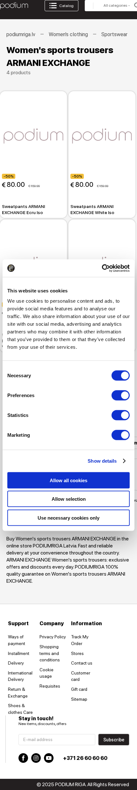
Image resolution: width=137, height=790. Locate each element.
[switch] (121, 395)
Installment (18, 653)
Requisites (50, 686)
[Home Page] (14, 5)
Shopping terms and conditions (50, 653)
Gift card (79, 689)
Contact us (81, 663)
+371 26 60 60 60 (85, 758)
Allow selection (69, 499)
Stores (77, 653)
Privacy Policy (53, 636)
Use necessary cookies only (68, 517)
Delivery (16, 663)
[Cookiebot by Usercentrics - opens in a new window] (102, 268)
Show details (102, 461)
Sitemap (79, 699)
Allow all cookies (68, 480)
